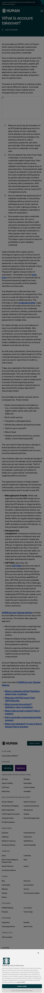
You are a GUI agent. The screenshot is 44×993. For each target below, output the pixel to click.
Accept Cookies (22, 986)
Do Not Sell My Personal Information (22, 990)
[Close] (38, 953)
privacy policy (21, 982)
